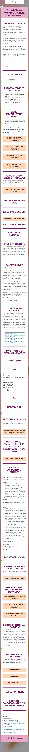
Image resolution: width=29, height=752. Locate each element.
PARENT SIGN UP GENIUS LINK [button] (14, 218)
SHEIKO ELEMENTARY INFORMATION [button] (14, 139)
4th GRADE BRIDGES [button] (14, 676)
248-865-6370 (9, 726)
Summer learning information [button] (14, 578)
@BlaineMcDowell (11, 732)
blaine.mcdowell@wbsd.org (12, 720)
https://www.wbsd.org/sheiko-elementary (16, 721)
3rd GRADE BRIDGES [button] (14, 669)
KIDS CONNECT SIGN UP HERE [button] (14, 458)
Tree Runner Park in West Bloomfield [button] (14, 615)
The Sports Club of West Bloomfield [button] (14, 606)
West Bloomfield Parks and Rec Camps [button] (14, 597)
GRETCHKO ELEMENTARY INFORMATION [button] (14, 148)
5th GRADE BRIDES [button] (14, 683)
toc (2, 7)
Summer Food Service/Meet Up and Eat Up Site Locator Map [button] (14, 432)
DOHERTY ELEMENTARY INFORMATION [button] (14, 157)
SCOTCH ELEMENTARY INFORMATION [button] (14, 166)
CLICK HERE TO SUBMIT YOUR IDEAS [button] (15, 190)
